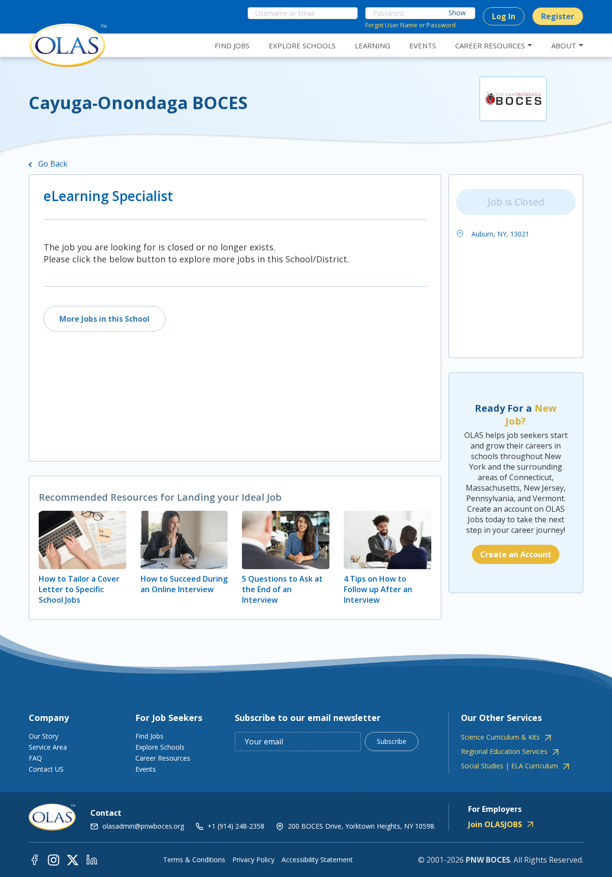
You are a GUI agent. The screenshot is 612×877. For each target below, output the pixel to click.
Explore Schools (160, 747)
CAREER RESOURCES (490, 45)
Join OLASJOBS (495, 824)
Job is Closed (516, 201)
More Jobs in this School (104, 319)
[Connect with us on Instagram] (53, 859)
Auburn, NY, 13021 (499, 233)
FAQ (35, 758)
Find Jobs (149, 736)
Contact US (46, 769)
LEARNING (372, 45)
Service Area (48, 747)
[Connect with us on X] (72, 859)
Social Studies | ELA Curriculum (509, 766)
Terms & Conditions (194, 859)
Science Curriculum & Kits (500, 737)
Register (557, 16)
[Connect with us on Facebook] (34, 859)
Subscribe (391, 741)
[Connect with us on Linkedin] (92, 859)
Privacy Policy (253, 859)
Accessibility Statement (317, 859)
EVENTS (422, 45)
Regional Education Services (504, 751)
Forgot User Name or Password (410, 25)
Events (145, 769)
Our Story (43, 736)
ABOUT (563, 45)
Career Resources (162, 758)
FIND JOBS (232, 45)
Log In (503, 16)
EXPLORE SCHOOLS (302, 45)
